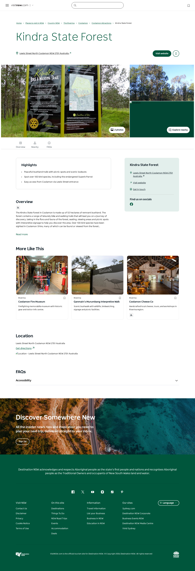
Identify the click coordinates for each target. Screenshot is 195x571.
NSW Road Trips (59, 518)
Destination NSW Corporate (136, 513)
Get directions (24, 348)
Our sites (127, 503)
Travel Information (96, 508)
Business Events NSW (133, 518)
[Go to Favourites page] (188, 5)
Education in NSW (96, 523)
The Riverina (69, 23)
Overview (20, 147)
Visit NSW (21, 503)
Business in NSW (95, 518)
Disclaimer (21, 513)
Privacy (19, 518)
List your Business (96, 513)
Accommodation (59, 528)
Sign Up (23, 441)
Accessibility (23, 380)
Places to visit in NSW (34, 23)
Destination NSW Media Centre (137, 523)
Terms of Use (22, 528)
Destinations (57, 508)
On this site (57, 503)
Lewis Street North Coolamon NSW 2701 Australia (44, 53)
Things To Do (57, 513)
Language (168, 503)
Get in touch (139, 189)
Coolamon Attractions (101, 23)
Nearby (35, 147)
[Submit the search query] (75, 5)
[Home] (19, 5)
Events (54, 523)
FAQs (49, 147)
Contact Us (21, 508)
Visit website (162, 53)
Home (19, 23)
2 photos (118, 130)
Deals (54, 533)
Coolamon (83, 23)
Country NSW (54, 23)
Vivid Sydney (128, 528)
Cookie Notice (23, 523)
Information (93, 503)
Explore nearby (180, 130)
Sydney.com (128, 508)
